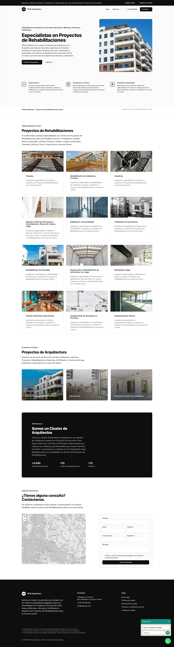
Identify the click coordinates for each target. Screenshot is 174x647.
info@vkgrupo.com (84, 606)
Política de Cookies (128, 600)
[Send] (168, 633)
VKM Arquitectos (34, 9)
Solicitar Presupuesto (30, 62)
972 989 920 (132, 9)
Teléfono (130, 527)
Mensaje (105, 544)
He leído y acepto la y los (124, 556)
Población (131, 536)
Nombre (105, 518)
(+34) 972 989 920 (83, 603)
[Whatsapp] (168, 641)
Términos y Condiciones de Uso (132, 607)
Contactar (145, 9)
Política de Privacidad (125, 555)
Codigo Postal (107, 536)
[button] (54, 539)
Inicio (107, 9)
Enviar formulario (126, 562)
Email (104, 527)
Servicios (116, 9)
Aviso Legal (125, 597)
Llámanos (49, 62)
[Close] (168, 621)
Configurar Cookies (128, 610)
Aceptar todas (130, 3)
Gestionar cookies (146, 3)
